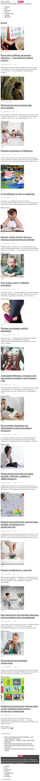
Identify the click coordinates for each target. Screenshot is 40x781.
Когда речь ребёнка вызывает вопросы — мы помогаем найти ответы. (17, 57)
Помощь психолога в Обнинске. (17, 150)
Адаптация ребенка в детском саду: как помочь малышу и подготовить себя (19, 378)
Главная (6, 6)
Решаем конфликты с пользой (16, 570)
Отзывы (7, 15)
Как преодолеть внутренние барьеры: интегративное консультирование (20, 616)
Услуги (6, 12)
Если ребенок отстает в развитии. (18, 194)
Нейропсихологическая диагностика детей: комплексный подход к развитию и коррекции (19, 708)
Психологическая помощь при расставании (18, 743)
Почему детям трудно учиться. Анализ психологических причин (18, 238)
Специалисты (8, 13)
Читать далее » (5, 75)
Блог (5, 8)
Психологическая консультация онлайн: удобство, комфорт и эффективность (17, 476)
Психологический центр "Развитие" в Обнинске (16, 3)
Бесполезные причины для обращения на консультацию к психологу (16, 428)
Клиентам (7, 10)
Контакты (7, 17)
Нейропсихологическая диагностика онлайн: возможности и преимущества (19, 524)
